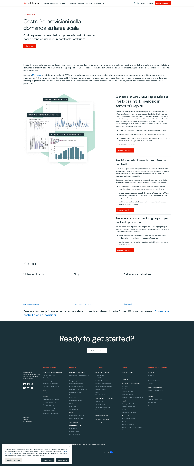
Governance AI (100, 404)
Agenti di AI (99, 401)
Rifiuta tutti (48, 460)
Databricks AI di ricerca (51, 386)
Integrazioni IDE (74, 431)
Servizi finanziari (100, 378)
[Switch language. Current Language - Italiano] (134, 3)
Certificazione (126, 389)
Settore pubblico (101, 389)
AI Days (124, 409)
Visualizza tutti (100, 395)
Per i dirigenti (47, 378)
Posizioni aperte (153, 393)
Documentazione (127, 372)
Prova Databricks (162, 3)
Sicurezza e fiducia (154, 406)
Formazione (125, 386)
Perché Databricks (51, 3)
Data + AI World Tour (128, 407)
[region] (37, 454)
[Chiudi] (69, 446)
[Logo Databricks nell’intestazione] (31, 3)
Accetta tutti (62, 460)
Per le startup (47, 381)
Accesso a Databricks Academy (132, 397)
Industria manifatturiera (103, 383)
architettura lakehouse (50, 383)
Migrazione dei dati (101, 415)
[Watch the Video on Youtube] (32, 388)
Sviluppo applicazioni (76, 381)
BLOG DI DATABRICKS (128, 419)
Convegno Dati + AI (128, 404)
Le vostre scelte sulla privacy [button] (100, 452)
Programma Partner (49, 402)
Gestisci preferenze (13, 460)
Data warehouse (74, 395)
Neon (71, 403)
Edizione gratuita (127, 392)
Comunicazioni (100, 375)
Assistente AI (73, 378)
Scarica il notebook (124, 150)
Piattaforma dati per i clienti (78, 389)
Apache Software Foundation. (96, 444)
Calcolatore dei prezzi (76, 418)
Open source (73, 422)
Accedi (143, 3)
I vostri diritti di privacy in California (79, 452)
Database (72, 398)
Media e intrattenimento (103, 386)
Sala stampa (152, 402)
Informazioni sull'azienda (95, 3)
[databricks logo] (29, 367)
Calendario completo (129, 412)
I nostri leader (152, 378)
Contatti (150, 3)
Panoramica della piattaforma (79, 375)
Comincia (29, 46)
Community (125, 379)
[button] (138, 3)
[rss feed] (24, 388)
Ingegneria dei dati (75, 392)
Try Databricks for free (97, 351)
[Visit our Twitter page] (32, 384)
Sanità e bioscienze (101, 381)
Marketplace (73, 428)
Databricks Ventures (154, 381)
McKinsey (36, 75)
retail (97, 392)
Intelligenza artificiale (76, 383)
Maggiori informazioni (31, 304)
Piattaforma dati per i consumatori (102, 411)
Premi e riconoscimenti (155, 399)
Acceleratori (99, 423)
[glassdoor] (28, 388)
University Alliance (127, 394)
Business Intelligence (76, 386)
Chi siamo (151, 375)
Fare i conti (128, 304)
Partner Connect (74, 434)
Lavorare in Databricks (155, 390)
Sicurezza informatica (102, 407)
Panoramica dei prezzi (76, 415)
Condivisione (73, 409)
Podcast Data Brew (128, 424)
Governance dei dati (76, 400)
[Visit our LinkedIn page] (24, 384)
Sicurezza (72, 406)
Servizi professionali (102, 419)
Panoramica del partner (51, 399)
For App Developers (49, 375)
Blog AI (124, 422)
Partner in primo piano (50, 408)
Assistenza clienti (127, 376)
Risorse (81, 3)
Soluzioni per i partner (50, 413)
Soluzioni (73, 3)
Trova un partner (48, 405)
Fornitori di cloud (49, 411)
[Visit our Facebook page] (28, 384)
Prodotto (63, 3)
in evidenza (47, 393)
